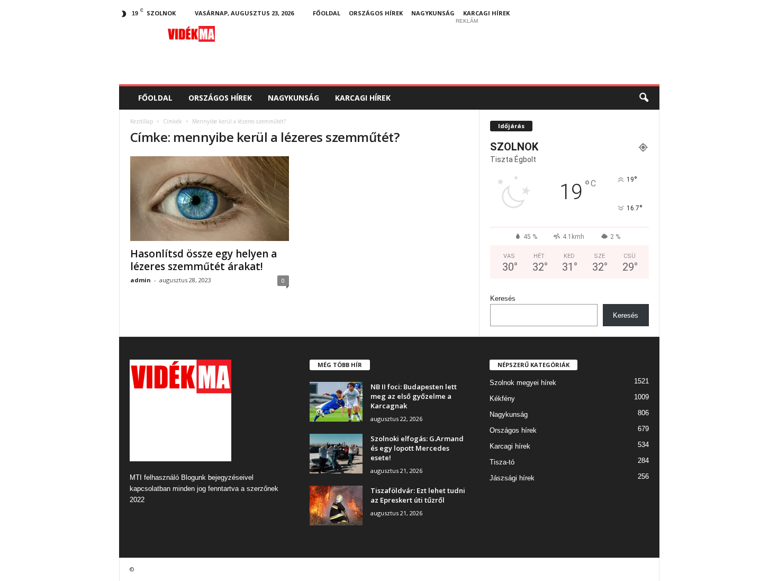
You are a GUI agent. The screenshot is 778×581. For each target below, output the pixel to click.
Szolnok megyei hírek (523, 383)
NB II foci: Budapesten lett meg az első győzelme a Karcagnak (413, 396)
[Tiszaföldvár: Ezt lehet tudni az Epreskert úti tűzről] (336, 505)
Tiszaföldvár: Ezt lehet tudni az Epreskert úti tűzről (417, 495)
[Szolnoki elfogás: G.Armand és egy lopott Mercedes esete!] (336, 453)
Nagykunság (433, 13)
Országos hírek (376, 13)
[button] (643, 98)
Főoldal (326, 13)
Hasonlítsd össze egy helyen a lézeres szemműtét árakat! (203, 260)
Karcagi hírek (486, 13)
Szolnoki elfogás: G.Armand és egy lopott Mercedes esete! (417, 448)
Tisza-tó (502, 462)
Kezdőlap (141, 121)
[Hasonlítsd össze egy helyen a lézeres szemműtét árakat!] (209, 198)
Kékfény (502, 399)
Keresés (502, 298)
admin (140, 280)
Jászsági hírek (512, 478)
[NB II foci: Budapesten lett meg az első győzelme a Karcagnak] (336, 402)
